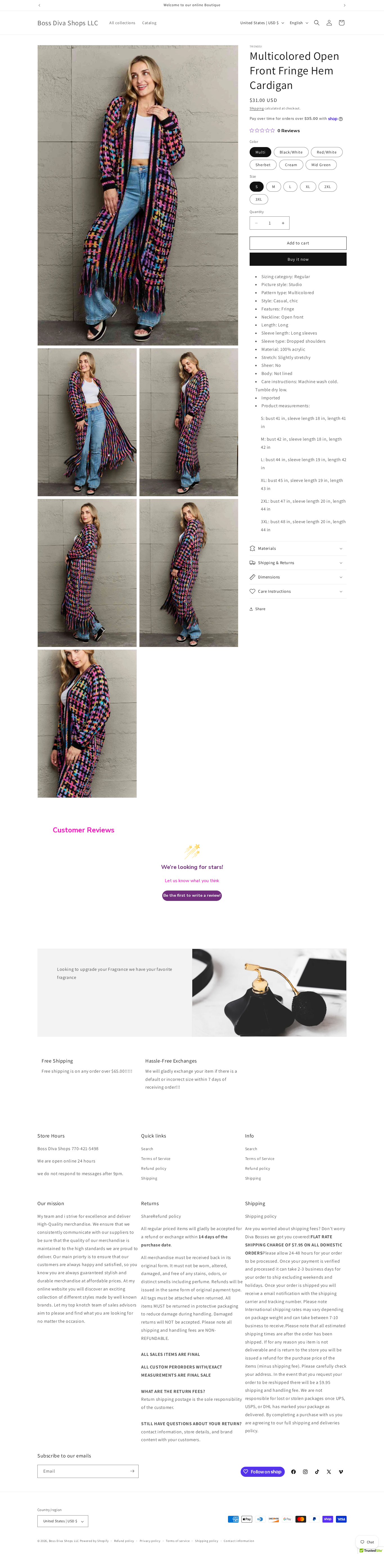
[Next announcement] (344, 5)
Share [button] (260, 609)
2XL (327, 186)
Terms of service (177, 1541)
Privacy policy (150, 1541)
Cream (291, 164)
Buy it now (298, 259)
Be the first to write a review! (192, 895)
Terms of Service (156, 1158)
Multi (260, 152)
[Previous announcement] (39, 5)
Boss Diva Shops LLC (64, 1541)
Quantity (257, 212)
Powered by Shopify (94, 1541)
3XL (259, 199)
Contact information (239, 1541)
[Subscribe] (132, 1471)
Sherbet (263, 164)
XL (308, 186)
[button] (317, 23)
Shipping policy (206, 1541)
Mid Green (321, 164)
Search (147, 1148)
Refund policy (153, 1168)
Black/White (291, 152)
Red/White (327, 152)
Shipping (257, 108)
